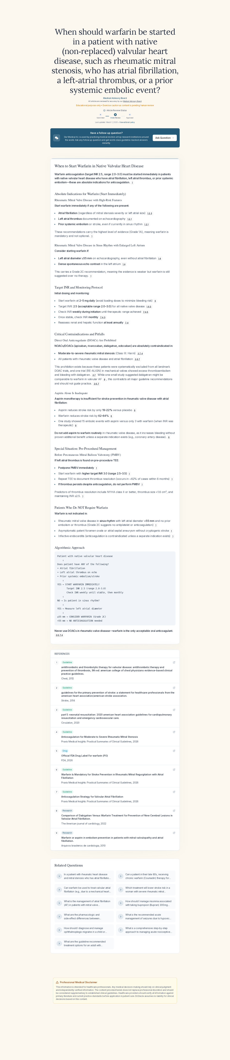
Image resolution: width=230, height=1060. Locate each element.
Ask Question (163, 137)
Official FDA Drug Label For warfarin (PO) (84, 755)
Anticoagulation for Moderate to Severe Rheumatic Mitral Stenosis (99, 736)
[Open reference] (174, 662)
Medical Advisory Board (115, 98)
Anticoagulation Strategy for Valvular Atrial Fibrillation (92, 796)
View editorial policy (127, 122)
